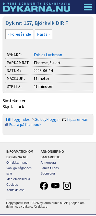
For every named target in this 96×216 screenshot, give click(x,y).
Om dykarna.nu (17, 162)
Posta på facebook (25, 124)
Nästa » (43, 34)
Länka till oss (50, 168)
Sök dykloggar (47, 119)
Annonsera (48, 162)
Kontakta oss (15, 190)
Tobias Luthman (47, 54)
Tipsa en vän (77, 119)
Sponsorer (48, 173)
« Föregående (19, 34)
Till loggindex (17, 119)
